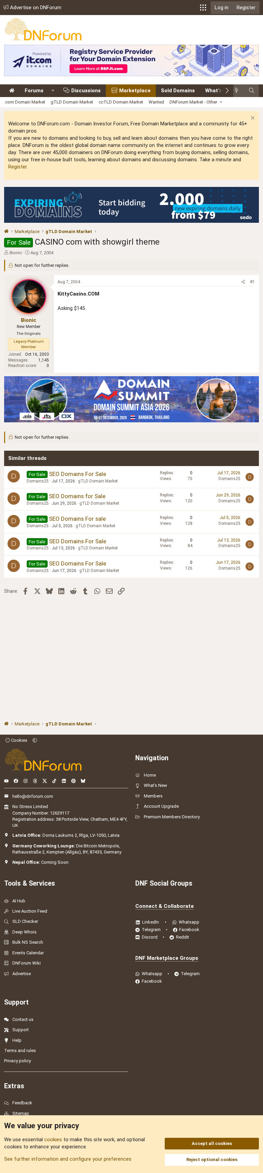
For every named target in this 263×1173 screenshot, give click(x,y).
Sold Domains (178, 90)
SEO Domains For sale (77, 518)
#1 (252, 281)
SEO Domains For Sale (77, 473)
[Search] (251, 90)
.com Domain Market (24, 102)
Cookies (18, 740)
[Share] (243, 282)
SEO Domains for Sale (77, 496)
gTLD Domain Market (72, 102)
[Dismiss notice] (252, 118)
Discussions (86, 90)
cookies (53, 1139)
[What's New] (238, 90)
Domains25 (38, 481)
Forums (34, 90)
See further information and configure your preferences (68, 1159)
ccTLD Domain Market (121, 102)
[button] (203, 7)
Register (17, 167)
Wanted (156, 102)
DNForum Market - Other (193, 102)
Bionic (16, 252)
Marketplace (135, 90)
